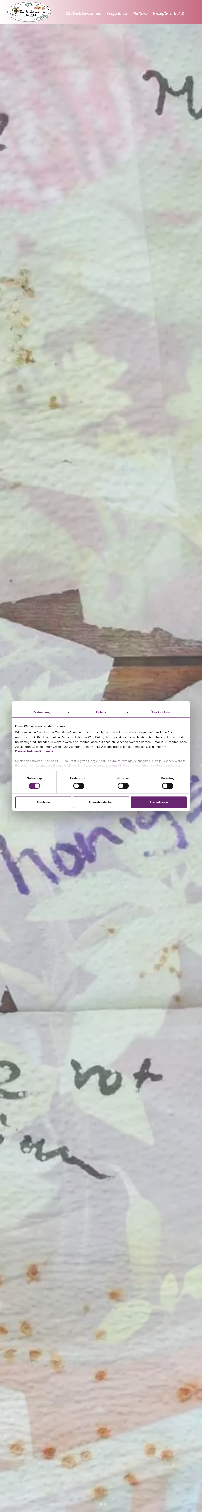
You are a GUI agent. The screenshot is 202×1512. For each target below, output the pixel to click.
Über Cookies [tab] (160, 712)
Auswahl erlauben (101, 802)
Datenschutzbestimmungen (35, 751)
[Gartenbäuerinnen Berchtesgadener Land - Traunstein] (31, 16)
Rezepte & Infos (168, 13)
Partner (140, 13)
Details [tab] (101, 712)
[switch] (78, 786)
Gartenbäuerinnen (83, 13)
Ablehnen (43, 802)
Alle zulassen (159, 802)
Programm (117, 13)
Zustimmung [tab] (42, 712)
